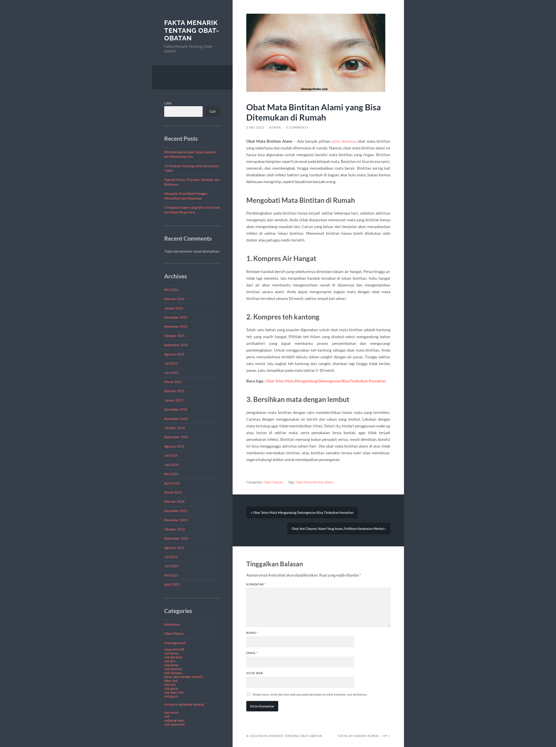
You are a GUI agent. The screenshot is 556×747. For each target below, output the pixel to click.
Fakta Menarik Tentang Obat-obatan (191, 30)
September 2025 (176, 345)
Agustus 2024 (174, 446)
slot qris (170, 661)
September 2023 (176, 538)
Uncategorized (174, 643)
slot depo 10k (174, 692)
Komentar (256, 584)
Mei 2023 (171, 575)
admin (275, 127)
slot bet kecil (173, 657)
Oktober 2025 (174, 336)
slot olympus (173, 673)
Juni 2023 (171, 566)
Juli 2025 (171, 363)
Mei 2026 (171, 290)
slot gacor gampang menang (184, 704)
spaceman (171, 665)
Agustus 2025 (174, 354)
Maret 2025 (173, 382)
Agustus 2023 (174, 548)
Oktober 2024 (174, 428)
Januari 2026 (173, 308)
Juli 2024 (171, 455)
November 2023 (176, 520)
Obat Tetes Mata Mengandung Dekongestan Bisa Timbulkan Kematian (326, 380)
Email (252, 653)
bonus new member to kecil (183, 677)
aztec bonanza (344, 141)
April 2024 (172, 483)
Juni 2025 (171, 373)
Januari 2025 (173, 400)
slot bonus (171, 653)
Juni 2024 (171, 465)
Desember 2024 (175, 409)
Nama (252, 633)
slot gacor (171, 688)
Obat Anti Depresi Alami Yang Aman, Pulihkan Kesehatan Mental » (338, 529)
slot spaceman (174, 724)
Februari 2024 (174, 501)
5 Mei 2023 (255, 127)
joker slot (171, 681)
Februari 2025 (174, 391)
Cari (168, 103)
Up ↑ (386, 736)
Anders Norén (366, 736)
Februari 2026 (174, 299)
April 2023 (172, 584)
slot (167, 716)
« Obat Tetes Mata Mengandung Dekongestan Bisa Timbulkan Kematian (302, 512)
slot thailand (173, 669)
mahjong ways (174, 720)
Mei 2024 (171, 474)
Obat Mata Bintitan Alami (314, 482)
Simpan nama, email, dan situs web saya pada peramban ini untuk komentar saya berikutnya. (309, 694)
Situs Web (254, 673)
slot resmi (171, 712)
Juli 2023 (171, 557)
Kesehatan (172, 624)
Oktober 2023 (174, 529)
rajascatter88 (174, 649)
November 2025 (176, 326)
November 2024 (176, 419)
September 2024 (176, 437)
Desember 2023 (175, 511)
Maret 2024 (173, 492)
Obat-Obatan (174, 633)
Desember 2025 (175, 317)
